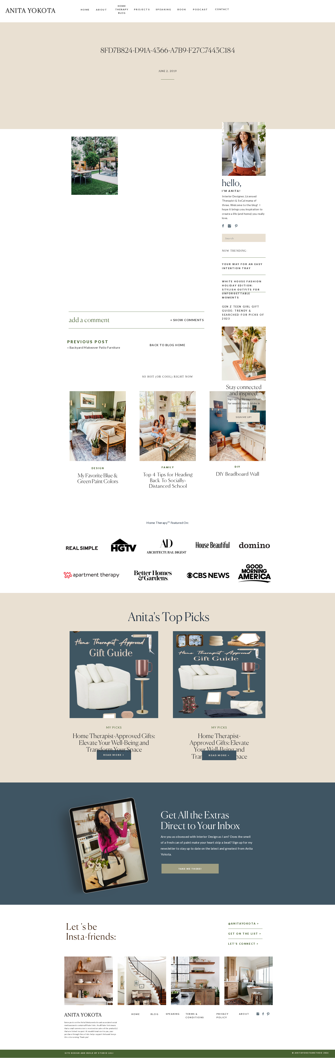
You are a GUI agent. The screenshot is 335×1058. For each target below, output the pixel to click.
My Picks (114, 727)
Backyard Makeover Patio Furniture (94, 347)
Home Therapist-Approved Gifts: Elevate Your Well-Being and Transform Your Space (114, 742)
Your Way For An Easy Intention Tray (242, 266)
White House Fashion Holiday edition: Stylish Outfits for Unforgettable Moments (242, 289)
